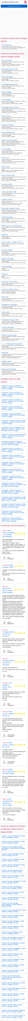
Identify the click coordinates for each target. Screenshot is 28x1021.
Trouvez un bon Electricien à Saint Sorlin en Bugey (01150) (13, 898)
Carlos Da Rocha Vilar (9, 191)
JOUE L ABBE (7, 805)
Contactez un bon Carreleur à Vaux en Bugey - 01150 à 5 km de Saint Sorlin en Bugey (14, 422)
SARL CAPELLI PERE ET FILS (12, 242)
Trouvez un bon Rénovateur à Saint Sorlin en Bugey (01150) (14, 989)
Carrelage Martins (8, 632)
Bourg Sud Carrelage (9, 369)
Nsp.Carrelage (6, 266)
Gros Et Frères (7, 60)
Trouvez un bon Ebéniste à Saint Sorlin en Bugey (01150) (13, 854)
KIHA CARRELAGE (8, 132)
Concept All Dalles (8, 327)
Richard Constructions (9, 335)
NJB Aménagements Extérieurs (7, 801)
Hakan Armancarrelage (9, 140)
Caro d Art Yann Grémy (10, 281)
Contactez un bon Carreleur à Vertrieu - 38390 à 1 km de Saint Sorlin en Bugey (13, 387)
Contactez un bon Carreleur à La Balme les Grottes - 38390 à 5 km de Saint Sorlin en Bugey (13, 429)
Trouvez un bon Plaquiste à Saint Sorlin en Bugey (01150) (13, 965)
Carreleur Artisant (8, 125)
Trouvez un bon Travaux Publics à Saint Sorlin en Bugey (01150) (13, 1016)
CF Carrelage (6, 149)
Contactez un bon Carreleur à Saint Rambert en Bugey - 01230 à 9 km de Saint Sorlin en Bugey (14, 505)
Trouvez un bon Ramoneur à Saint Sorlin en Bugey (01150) (13, 983)
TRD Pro (5, 274)
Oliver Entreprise (7, 76)
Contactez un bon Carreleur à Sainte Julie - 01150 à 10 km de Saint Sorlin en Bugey (12, 519)
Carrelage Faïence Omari (10, 107)
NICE (12, 567)
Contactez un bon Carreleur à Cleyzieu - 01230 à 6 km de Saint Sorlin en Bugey (13, 457)
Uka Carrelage (6, 92)
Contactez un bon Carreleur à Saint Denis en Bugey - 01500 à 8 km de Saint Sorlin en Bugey (14, 498)
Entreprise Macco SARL (10, 69)
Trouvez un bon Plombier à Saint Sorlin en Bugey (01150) (13, 971)
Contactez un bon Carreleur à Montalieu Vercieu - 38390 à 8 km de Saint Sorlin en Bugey (13, 491)
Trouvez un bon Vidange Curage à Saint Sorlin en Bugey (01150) (13, 1010)
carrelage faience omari (10, 84)
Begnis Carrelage (7, 258)
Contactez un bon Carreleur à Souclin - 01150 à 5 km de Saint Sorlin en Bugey (13, 408)
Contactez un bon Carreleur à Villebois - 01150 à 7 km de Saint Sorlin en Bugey (13, 470)
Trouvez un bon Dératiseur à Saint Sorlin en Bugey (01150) (13, 836)
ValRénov (5, 234)
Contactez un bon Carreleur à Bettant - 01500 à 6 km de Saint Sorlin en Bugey (13, 450)
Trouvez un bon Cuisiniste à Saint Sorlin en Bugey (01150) (13, 860)
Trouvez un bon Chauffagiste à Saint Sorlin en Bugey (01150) (12, 887)
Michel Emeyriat (7, 217)
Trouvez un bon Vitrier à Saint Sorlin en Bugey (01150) (12, 1005)
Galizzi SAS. (6, 166)
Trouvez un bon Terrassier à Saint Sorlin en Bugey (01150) (13, 1000)
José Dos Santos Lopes (10, 289)
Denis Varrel (6, 312)
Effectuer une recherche (14, 6)
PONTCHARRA (7, 592)
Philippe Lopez (7, 361)
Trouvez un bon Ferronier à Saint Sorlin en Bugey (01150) (13, 921)
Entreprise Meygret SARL (10, 319)
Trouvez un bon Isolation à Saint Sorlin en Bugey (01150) (13, 927)
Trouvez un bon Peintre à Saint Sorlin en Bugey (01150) (12, 954)
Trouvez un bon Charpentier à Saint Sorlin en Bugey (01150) (14, 881)
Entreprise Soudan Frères (10, 208)
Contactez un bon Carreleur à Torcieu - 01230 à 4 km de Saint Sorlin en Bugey (13, 401)
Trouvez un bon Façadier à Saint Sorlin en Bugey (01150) (13, 916)
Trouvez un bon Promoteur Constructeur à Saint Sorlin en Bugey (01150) (12, 977)
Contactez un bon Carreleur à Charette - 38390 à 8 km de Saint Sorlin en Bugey (13, 477)
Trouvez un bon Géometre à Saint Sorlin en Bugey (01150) (13, 865)
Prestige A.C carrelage (9, 304)
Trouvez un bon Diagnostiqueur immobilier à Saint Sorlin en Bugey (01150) (13, 848)
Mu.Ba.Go (5, 297)
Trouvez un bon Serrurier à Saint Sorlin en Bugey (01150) (13, 994)
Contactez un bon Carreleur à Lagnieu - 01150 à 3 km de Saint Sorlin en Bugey (13, 394)
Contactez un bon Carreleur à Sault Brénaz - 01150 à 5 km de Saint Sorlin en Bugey (14, 436)
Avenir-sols (5, 157)
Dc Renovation (7, 45)
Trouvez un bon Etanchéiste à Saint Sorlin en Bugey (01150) (14, 910)
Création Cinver (7, 199)
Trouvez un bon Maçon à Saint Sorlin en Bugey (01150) (12, 932)
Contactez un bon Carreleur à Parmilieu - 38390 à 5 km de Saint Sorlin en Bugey (13, 415)
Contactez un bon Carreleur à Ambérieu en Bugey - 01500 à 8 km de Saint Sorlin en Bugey (14, 484)
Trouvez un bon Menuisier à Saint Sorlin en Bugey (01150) (13, 943)
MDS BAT (5, 352)
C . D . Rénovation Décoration (12, 343)
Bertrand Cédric (7, 250)
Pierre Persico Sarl (8, 175)
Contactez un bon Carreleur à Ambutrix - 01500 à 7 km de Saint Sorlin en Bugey (13, 464)
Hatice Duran (6, 116)
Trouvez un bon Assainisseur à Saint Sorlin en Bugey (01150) (12, 871)
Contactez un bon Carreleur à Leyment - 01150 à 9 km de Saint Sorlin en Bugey (13, 512)
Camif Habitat (6, 99)
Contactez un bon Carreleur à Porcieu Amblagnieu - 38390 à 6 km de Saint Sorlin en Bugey (14, 443)
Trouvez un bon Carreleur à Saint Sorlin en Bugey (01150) (13, 876)
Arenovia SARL (7, 184)
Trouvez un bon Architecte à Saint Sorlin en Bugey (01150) (13, 842)
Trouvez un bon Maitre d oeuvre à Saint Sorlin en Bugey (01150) (13, 938)
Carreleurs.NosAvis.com (10, 2)
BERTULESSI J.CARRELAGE (12, 226)
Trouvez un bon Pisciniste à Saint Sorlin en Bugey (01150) (13, 960)
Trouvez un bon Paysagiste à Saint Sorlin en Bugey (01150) (14, 949)
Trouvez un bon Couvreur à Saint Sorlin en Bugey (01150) (13, 892)
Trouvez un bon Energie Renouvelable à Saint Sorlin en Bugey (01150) (12, 904)
